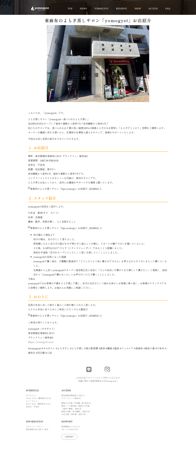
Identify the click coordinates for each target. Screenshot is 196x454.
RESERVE (121, 8)
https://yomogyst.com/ (41, 342)
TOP (70, 8)
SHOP (138, 8)
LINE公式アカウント (86, 377)
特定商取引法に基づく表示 (37, 429)
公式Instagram (108, 380)
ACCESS (153, 8)
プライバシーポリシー (35, 426)
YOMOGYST (101, 8)
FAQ (167, 8)
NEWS (83, 8)
